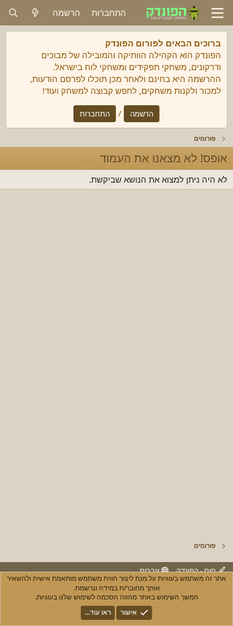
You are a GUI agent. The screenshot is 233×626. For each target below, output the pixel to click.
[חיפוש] (13, 12)
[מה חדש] (35, 12)
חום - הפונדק (197, 570)
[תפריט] (217, 13)
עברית (150, 570)
